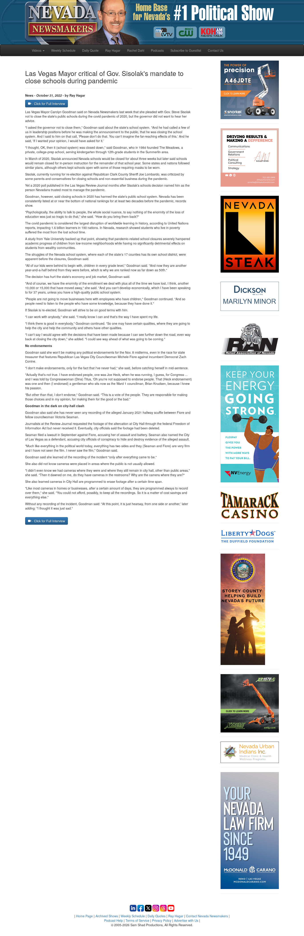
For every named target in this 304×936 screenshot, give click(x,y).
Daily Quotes (157, 916)
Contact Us (215, 50)
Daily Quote (90, 50)
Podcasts (157, 50)
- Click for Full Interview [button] (48, 103)
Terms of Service (137, 920)
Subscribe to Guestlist (185, 50)
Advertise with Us (186, 920)
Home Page (84, 916)
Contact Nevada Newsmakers (207, 916)
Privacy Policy (161, 920)
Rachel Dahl (135, 50)
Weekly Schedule (63, 50)
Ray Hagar (112, 50)
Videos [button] (37, 50)
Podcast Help (113, 920)
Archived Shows (106, 916)
